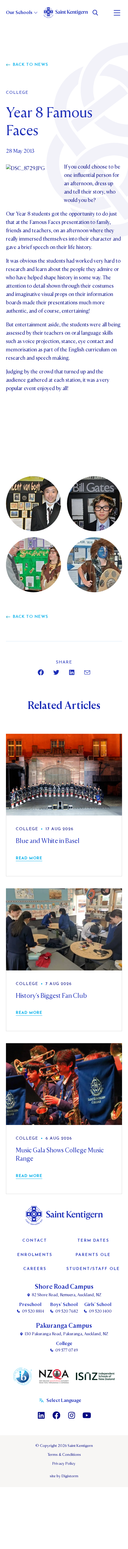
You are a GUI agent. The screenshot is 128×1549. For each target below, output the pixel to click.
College (17, 93)
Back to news (30, 65)
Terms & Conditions (64, 1454)
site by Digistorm (64, 1476)
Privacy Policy (64, 1463)
